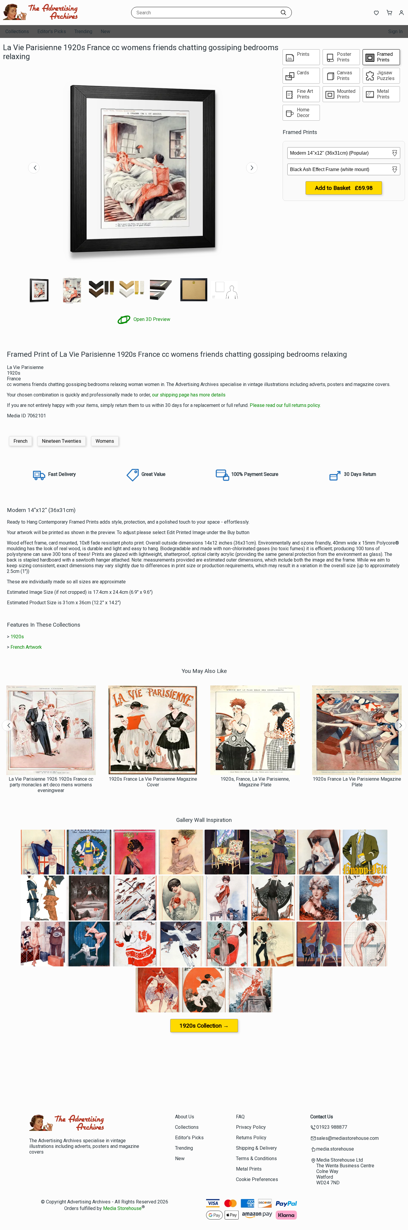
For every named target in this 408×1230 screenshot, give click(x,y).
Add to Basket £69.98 (344, 187)
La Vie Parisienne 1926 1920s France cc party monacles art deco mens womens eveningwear (51, 784)
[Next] (251, 167)
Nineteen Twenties (61, 441)
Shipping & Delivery (256, 1148)
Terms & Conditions (256, 1158)
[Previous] (33, 167)
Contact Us (321, 1117)
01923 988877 (331, 1127)
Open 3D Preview (151, 319)
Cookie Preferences (257, 1179)
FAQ (240, 1117)
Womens (105, 441)
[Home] (40, 19)
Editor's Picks (51, 31)
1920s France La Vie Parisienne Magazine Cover (153, 782)
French (20, 441)
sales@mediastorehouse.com (347, 1138)
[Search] (283, 12)
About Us (184, 1117)
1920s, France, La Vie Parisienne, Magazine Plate (255, 782)
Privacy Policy (251, 1127)
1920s (17, 636)
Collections (17, 31)
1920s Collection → (204, 1025)
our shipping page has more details (189, 395)
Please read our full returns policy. (285, 405)
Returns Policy (251, 1137)
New (105, 31)
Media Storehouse (122, 1208)
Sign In (395, 31)
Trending (83, 31)
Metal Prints (249, 1169)
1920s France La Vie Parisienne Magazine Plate (357, 782)
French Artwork (26, 647)
